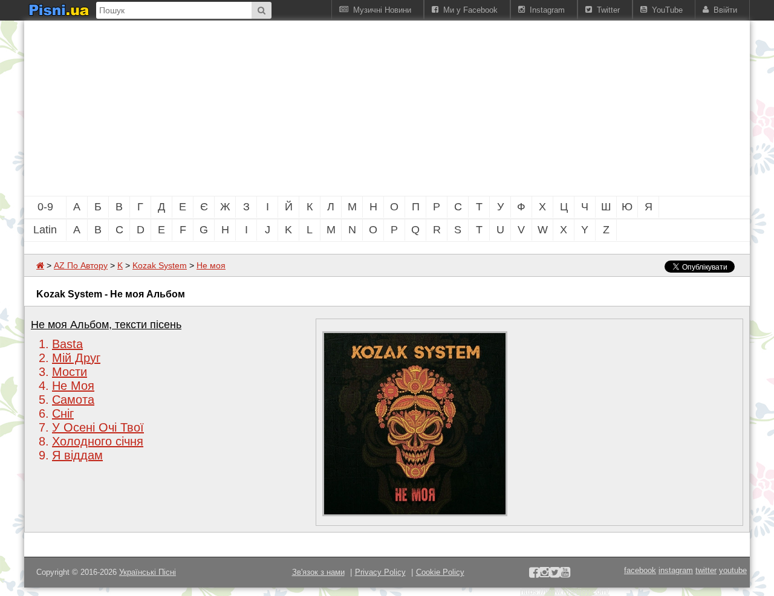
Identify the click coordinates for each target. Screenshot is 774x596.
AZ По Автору (81, 265)
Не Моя (73, 385)
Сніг (63, 413)
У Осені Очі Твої (98, 427)
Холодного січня (97, 441)
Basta (67, 344)
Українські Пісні (147, 572)
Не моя (211, 265)
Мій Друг (76, 357)
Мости (69, 371)
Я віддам (77, 455)
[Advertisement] (320, 108)
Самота (73, 399)
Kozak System (159, 265)
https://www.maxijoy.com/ (565, 591)
